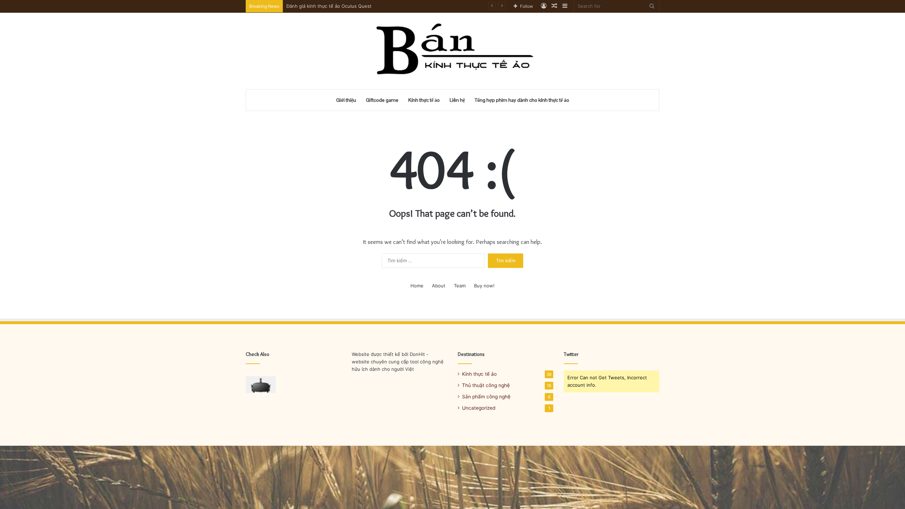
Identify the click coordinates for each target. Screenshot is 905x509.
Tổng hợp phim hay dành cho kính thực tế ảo (522, 100)
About (438, 285)
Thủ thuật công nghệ (486, 385)
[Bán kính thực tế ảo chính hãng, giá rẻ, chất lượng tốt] (453, 50)
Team (460, 285)
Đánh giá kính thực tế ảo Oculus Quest (329, 6)
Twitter (571, 354)
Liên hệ (457, 100)
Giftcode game (382, 100)
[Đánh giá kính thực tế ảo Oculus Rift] (261, 384)
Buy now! (484, 285)
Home (417, 285)
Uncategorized (478, 408)
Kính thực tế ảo (424, 100)
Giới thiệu (346, 100)
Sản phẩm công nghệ (486, 396)
